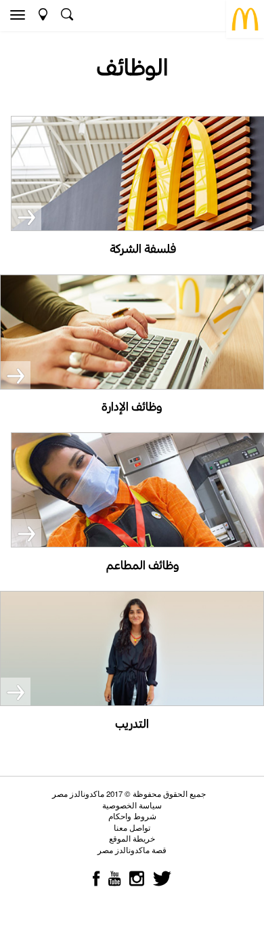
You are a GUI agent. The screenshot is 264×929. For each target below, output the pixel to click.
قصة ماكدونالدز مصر (132, 849)
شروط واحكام (132, 815)
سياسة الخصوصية (132, 805)
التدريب (132, 723)
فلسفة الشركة (143, 248)
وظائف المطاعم (142, 565)
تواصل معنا (132, 827)
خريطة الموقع (132, 838)
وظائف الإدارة (132, 406)
